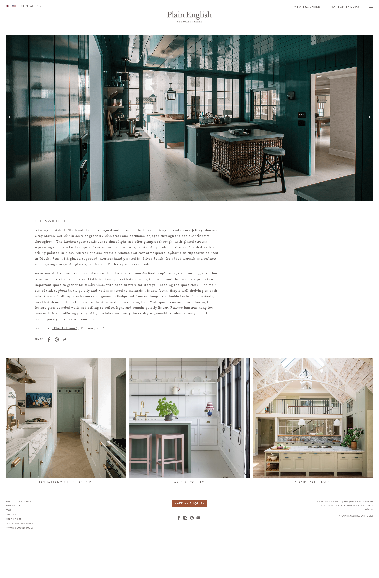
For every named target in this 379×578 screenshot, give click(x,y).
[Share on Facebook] (50, 340)
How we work (14, 506)
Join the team (13, 519)
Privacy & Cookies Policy (19, 528)
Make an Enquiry (345, 6)
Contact (11, 515)
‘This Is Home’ (64, 328)
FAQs (8, 510)
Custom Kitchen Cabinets (20, 523)
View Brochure (307, 6)
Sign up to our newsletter (21, 501)
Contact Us (31, 6)
